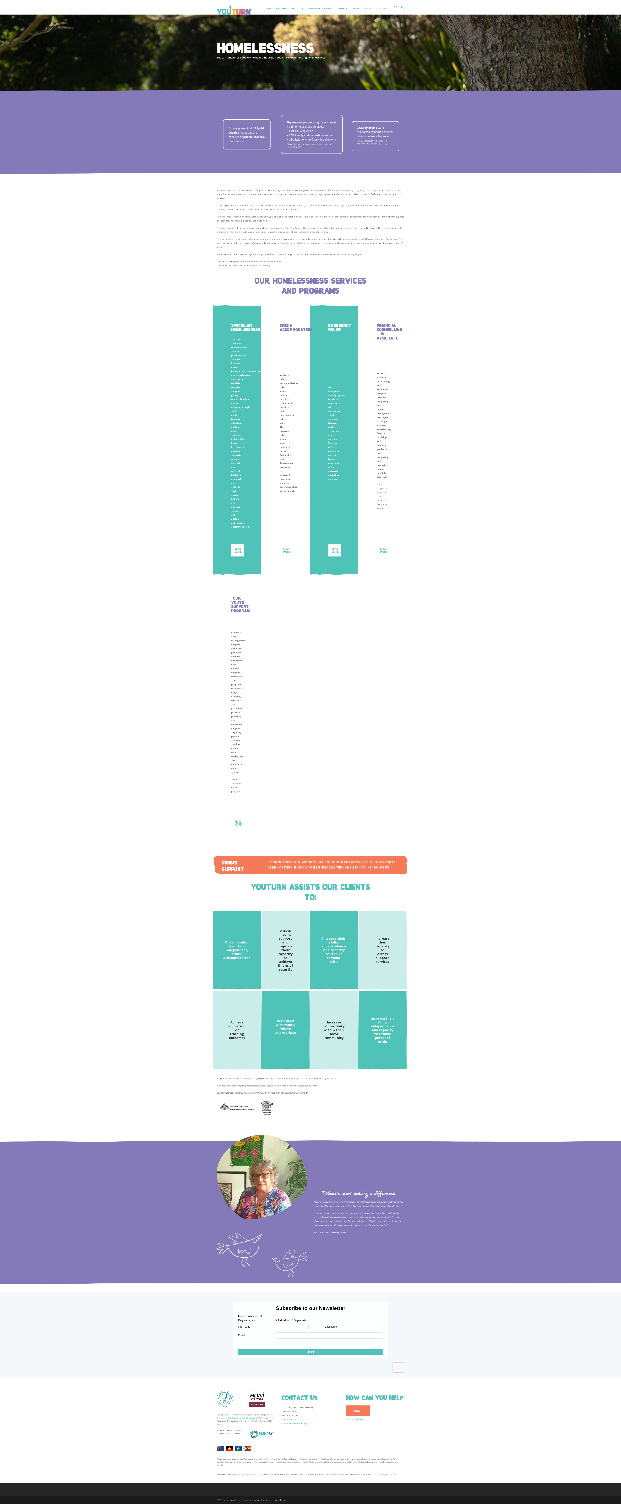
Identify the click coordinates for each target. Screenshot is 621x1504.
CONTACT (381, 8)
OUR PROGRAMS (277, 8)
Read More (238, 823)
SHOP (367, 8)
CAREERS (342, 8)
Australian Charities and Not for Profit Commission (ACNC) (242, 1418)
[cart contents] (395, 7)
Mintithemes (262, 1500)
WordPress (280, 1500)
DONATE (358, 1411)
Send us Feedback (355, 1419)
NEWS (356, 8)
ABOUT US (297, 8)
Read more (238, 550)
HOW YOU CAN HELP (320, 8)
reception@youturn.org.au (296, 1423)
